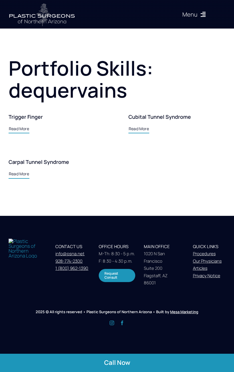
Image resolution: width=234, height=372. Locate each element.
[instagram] (112, 323)
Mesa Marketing (184, 311)
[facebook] (122, 323)
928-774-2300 (68, 261)
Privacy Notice (206, 276)
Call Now (117, 362)
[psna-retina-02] (42, 4)
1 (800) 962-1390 (71, 268)
